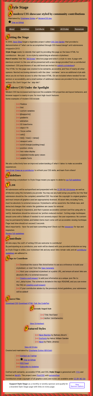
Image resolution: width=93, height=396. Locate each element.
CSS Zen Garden (58, 42)
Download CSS (12, 303)
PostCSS (41, 375)
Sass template (47, 268)
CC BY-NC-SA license (66, 189)
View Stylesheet (37, 323)
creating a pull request (35, 285)
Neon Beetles (45, 335)
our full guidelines (73, 180)
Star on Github (18, 22)
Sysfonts (43, 338)
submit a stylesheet (65, 65)
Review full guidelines (15, 233)
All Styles (64, 29)
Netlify (18, 375)
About (12, 29)
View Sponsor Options (77, 385)
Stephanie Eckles (28, 18)
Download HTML (26, 303)
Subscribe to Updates (29, 367)
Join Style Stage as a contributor (20, 170)
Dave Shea (17, 42)
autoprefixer (54, 375)
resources (69, 227)
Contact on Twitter (28, 356)
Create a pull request (29, 278)
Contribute (39, 29)
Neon (41, 342)
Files (52, 29)
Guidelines (25, 29)
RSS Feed (24, 363)
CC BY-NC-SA (79, 379)
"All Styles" (31, 59)
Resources (79, 29)
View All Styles (31, 347)
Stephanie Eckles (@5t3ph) (40, 350)
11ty (78, 372)
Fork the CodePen (41, 303)
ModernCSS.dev (45, 18)
